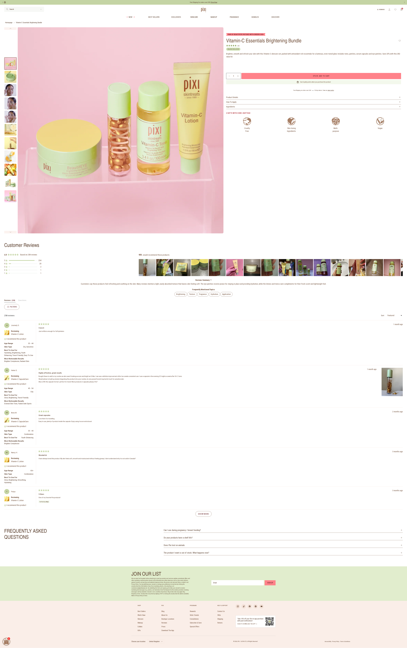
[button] (22, 260)
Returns (219, 623)
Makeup (214, 17)
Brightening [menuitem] (180, 294)
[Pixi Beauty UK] (203, 9)
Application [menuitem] (226, 294)
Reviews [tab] (10, 300)
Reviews (164, 623)
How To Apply (231, 102)
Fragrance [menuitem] (203, 294)
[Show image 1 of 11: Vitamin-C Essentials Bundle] (10, 63)
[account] (389, 9)
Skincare (194, 17)
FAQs (219, 615)
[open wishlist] (395, 9)
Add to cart (321, 76)
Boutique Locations (167, 619)
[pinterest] (255, 606)
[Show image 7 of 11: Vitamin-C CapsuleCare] (10, 143)
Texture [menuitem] (192, 294)
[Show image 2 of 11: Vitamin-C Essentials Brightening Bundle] (10, 77)
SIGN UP (270, 583)
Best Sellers (154, 17)
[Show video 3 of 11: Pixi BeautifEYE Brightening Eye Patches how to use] (10, 90)
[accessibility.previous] (2, 2)
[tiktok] (244, 606)
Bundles (255, 17)
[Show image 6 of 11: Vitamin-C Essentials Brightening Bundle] (10, 130)
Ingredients (230, 107)
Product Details (232, 97)
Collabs (140, 627)
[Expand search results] (41, 9)
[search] (7, 9)
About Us (164, 615)
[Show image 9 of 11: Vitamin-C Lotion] (10, 170)
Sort (383, 315)
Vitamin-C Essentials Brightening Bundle (29, 23)
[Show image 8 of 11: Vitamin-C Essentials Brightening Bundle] (10, 156)
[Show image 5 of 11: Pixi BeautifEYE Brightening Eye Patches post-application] (10, 116)
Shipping (220, 619)
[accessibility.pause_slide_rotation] (5, 2)
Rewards (382, 9)
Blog (162, 611)
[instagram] (238, 606)
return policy (331, 90)
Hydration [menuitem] (214, 294)
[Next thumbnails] (10, 232)
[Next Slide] (401, 267)
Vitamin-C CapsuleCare (20, 379)
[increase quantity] (238, 76)
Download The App (167, 630)
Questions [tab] (22, 300)
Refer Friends (194, 615)
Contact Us (221, 611)
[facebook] (249, 606)
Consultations (194, 619)
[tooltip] (211, 280)
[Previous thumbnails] (10, 28)
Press (163, 627)
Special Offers (194, 627)
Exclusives (176, 17)
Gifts (139, 630)
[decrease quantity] (229, 76)
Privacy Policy (335, 641)
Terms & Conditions (345, 641)
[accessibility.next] (404, 2)
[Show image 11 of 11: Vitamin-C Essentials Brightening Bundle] (10, 196)
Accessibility (328, 641)
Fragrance (234, 17)
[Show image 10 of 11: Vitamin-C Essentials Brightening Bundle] (10, 183)
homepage (8, 23)
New (130, 17)
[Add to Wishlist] (399, 40)
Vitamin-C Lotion (17, 334)
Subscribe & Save (196, 623)
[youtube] (261, 606)
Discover (275, 17)
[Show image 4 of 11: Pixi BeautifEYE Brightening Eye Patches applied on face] (10, 103)
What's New (141, 615)
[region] (271, 267)
